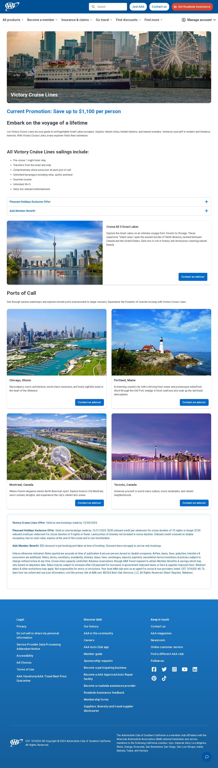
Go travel (102, 20)
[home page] (12, 6)
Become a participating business (105, 667)
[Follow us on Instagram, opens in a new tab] (174, 669)
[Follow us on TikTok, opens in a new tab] (164, 678)
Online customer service (167, 647)
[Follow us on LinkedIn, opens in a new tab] (195, 669)
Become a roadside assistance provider (110, 685)
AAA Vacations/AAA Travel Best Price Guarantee (42, 678)
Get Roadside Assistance (194, 6)
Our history (91, 626)
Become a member (40, 20)
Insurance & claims (75, 20)
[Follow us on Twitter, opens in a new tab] (164, 669)
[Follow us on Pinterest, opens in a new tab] (154, 678)
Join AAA (138, 6)
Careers (89, 640)
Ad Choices (24, 662)
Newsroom (158, 640)
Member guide (93, 654)
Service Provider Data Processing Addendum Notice (39, 646)
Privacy (21, 626)
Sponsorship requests (98, 660)
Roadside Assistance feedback (104, 692)
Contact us (159, 6)
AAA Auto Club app (96, 647)
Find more (152, 20)
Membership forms (96, 699)
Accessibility (25, 655)
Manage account (199, 20)
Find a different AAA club (167, 654)
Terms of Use (25, 669)
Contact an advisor (193, 276)
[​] (93, 7)
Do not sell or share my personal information (38, 635)
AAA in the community (98, 633)
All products (11, 20)
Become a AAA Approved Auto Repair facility (109, 677)
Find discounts (127, 20)
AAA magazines (161, 633)
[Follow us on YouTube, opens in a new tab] (184, 669)
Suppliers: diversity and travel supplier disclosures (109, 708)
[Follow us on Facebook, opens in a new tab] (154, 669)
